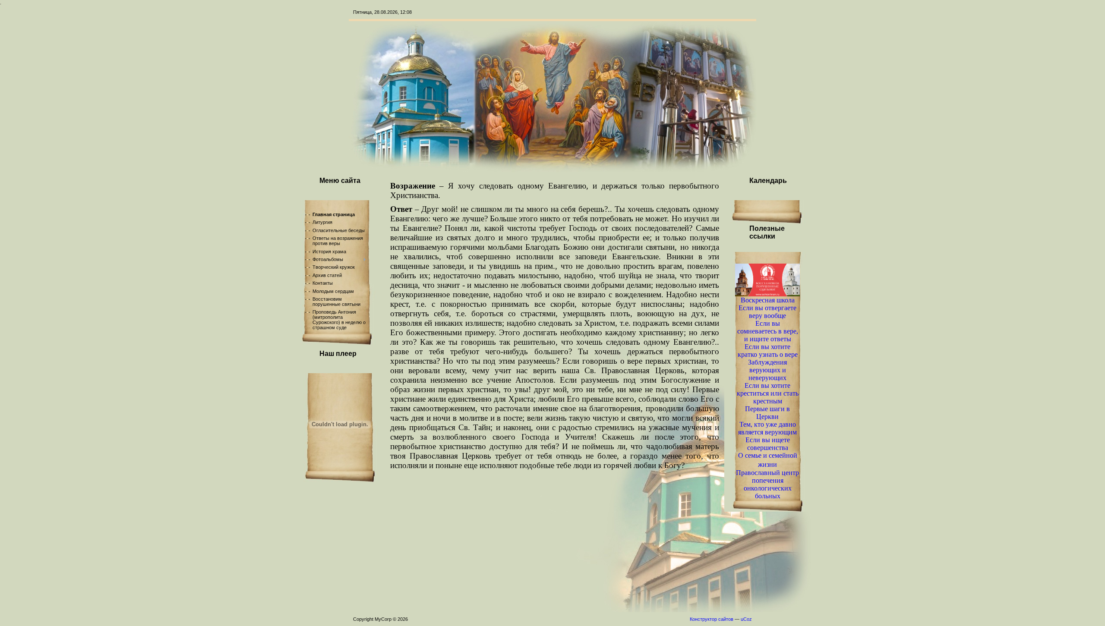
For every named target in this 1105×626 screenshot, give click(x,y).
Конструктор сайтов (711, 619)
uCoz (746, 619)
